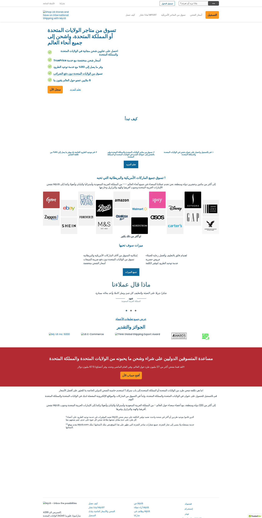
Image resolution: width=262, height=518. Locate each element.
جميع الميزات (131, 272)
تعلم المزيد (75, 89)
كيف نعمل (93, 503)
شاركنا (137, 515)
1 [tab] (126, 310)
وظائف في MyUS (142, 511)
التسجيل (212, 15)
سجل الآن (55, 89)
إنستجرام (188, 508)
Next (195, 296)
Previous (66, 296)
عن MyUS (138, 503)
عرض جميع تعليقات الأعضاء (131, 319)
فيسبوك (188, 503)
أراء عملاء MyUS (141, 507)
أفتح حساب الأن (131, 375)
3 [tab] (135, 310)
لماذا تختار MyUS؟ (97, 507)
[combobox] (199, 3)
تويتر (186, 513)
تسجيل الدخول (167, 3)
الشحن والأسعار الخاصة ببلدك (102, 511)
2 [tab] (131, 310)
